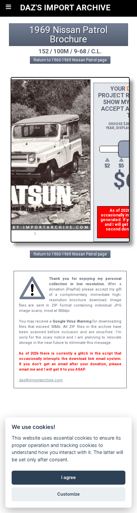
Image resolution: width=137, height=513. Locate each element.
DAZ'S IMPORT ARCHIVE (65, 7)
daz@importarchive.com (41, 380)
